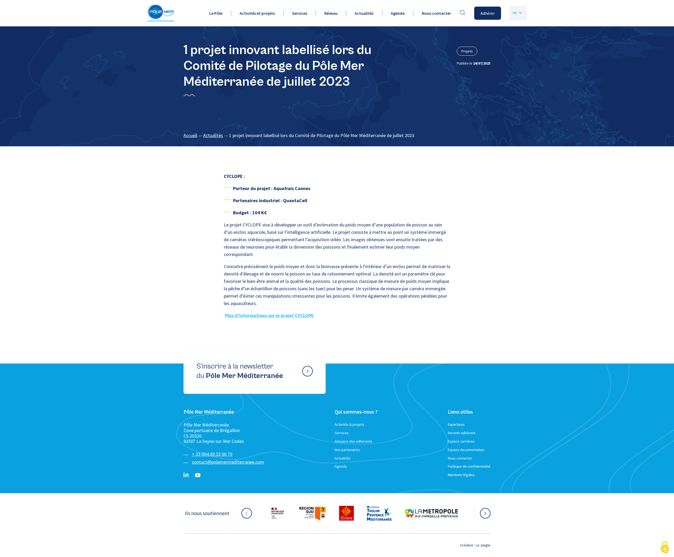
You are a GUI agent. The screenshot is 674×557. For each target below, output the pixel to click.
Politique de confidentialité (469, 466)
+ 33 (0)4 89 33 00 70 (212, 454)
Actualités (364, 13)
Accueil (190, 135)
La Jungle (483, 545)
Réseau (331, 13)
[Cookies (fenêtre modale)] (665, 548)
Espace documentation (466, 449)
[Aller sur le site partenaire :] (283, 513)
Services (299, 13)
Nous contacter (436, 13)
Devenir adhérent (461, 432)
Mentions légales (461, 474)
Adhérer (487, 13)
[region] (337, 135)
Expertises (456, 424)
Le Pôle (215, 13)
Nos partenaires (347, 449)
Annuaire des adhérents (353, 441)
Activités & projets (349, 424)
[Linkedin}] (186, 475)
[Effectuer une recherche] (462, 13)
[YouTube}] (197, 475)
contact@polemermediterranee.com (228, 462)
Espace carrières (461, 441)
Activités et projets (257, 13)
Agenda (398, 13)
